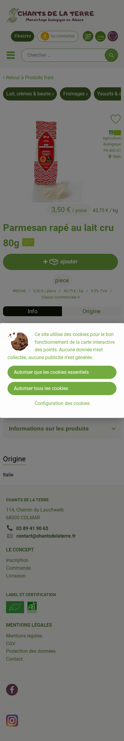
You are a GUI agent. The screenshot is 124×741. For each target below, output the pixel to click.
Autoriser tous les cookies (41, 388)
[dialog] (62, 370)
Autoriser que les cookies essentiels (51, 372)
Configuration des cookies (62, 403)
